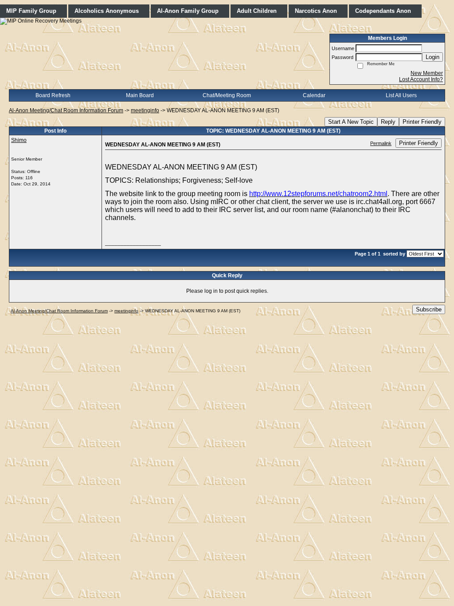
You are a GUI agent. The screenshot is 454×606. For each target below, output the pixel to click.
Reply (388, 121)
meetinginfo (145, 110)
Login (432, 57)
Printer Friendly (422, 121)
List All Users (401, 95)
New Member (427, 73)
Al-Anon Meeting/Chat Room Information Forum (66, 110)
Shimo (19, 140)
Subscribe (429, 309)
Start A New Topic (351, 121)
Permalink (380, 143)
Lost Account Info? (421, 79)
